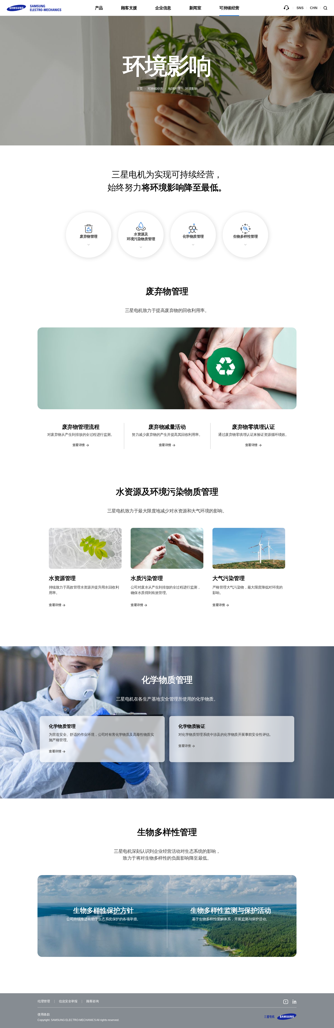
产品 (99, 8)
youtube (285, 1002)
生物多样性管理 (245, 236)
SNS (300, 8)
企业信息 (163, 8)
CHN (313, 8)
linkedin (295, 1002)
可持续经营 (229, 8)
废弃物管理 (88, 236)
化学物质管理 (193, 236)
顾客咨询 (92, 1001)
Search (327, 8)
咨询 (286, 8)
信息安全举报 (68, 1001)
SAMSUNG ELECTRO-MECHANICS (280, 1016)
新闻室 (195, 8)
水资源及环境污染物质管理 (141, 236)
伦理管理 (43, 1001)
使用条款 (43, 1014)
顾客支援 (129, 8)
